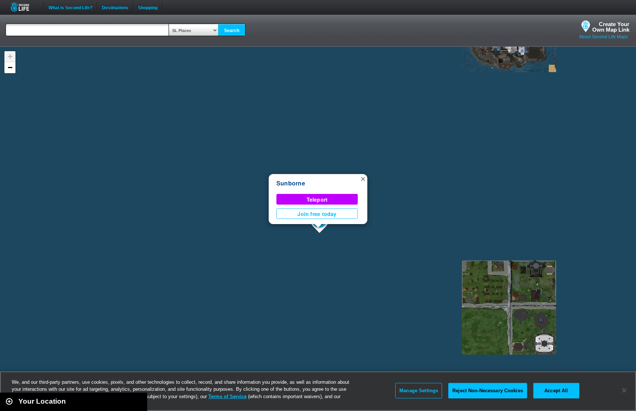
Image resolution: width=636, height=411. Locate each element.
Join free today (316, 213)
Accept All (556, 390)
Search (231, 30)
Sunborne (290, 183)
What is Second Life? (70, 7)
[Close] (624, 390)
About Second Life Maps (603, 36)
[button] (362, 178)
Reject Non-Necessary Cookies (487, 390)
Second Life (24, 7)
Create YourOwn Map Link (610, 27)
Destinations (115, 7)
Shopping (148, 7)
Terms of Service (227, 396)
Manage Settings (418, 390)
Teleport (317, 199)
